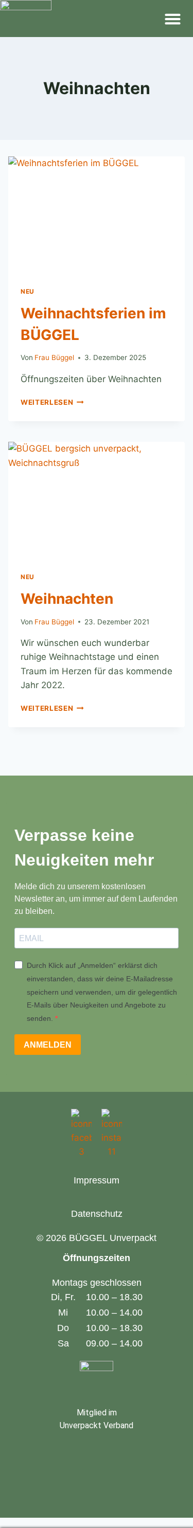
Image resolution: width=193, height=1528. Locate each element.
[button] (173, 18)
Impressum (96, 1180)
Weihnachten (67, 598)
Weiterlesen (52, 402)
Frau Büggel (54, 357)
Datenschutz (96, 1214)
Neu (27, 291)
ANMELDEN (48, 1044)
